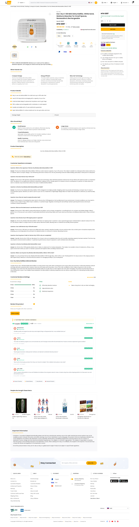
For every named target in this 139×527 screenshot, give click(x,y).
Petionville (93, 488)
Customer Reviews (35, 483)
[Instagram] (109, 521)
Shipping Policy (14, 496)
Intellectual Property (15, 486)
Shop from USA (14, 517)
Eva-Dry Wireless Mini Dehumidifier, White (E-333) (59, 6)
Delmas (92, 486)
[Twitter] (115, 521)
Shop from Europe (87, 517)
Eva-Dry (59, 11)
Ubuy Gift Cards (34, 493)
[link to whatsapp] (27, 47)
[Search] (96, 2)
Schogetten (92, 414)
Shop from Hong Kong (44, 517)
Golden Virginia (26, 414)
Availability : (60, 29)
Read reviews (89, 323)
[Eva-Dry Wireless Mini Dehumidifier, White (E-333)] (31, 30)
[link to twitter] (35, 47)
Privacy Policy (68, 521)
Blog (31, 496)
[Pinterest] (117, 521)
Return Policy (33, 486)
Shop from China (66, 517)
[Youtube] (112, 521)
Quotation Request (15, 483)
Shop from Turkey (76, 517)
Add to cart (112, 25)
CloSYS (72, 414)
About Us (12, 478)
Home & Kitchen (20, 6)
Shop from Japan (33, 517)
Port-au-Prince (94, 478)
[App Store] (114, 481)
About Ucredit (34, 491)
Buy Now (112, 29)
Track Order (13, 491)
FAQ (31, 488)
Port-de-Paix (93, 493)
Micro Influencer (14, 498)
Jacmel (92, 496)
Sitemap (12, 488)
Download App (34, 478)
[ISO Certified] (24, 510)
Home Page (13, 6)
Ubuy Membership (15, 501)
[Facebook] (107, 521)
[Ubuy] (8, 2)
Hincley (92, 483)
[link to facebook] (31, 47)
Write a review (15, 313)
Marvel (50, 414)
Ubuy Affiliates (34, 498)
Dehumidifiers (43, 6)
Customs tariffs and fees (17, 493)
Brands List (33, 481)
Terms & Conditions (58, 521)
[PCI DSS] (13, 510)
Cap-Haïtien (93, 481)
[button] (105, 3)
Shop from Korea (56, 517)
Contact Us (13, 481)
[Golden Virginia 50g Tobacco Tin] (21, 406)
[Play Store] (123, 481)
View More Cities (94, 498)
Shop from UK (23, 517)
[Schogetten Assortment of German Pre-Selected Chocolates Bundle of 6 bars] (86, 406)
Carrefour (93, 491)
